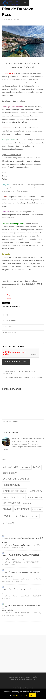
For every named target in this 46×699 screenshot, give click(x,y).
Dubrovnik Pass (10, 73)
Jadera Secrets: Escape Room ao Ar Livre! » (23, 379)
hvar (5, 497)
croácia (10, 467)
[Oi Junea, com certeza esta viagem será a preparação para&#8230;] (5, 572)
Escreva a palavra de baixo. (13, 346)
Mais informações (20, 695)
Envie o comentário (15, 362)
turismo (34, 516)
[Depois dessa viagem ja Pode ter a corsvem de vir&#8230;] (5, 589)
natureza (22, 509)
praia (23, 516)
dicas (37, 467)
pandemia (37, 509)
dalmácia (26, 467)
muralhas (28, 503)
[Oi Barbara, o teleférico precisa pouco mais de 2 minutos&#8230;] (5, 538)
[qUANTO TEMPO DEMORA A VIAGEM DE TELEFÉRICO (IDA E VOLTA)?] (5, 555)
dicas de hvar (10, 473)
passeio (10, 516)
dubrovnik (11, 485)
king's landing (34, 497)
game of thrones (14, 491)
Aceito (32, 695)
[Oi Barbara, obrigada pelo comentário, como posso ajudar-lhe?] (5, 606)
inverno (17, 497)
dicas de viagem (16, 478)
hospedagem (35, 491)
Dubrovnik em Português (21, 545)
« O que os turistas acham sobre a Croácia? (19, 373)
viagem (8, 522)
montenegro (11, 503)
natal (7, 509)
